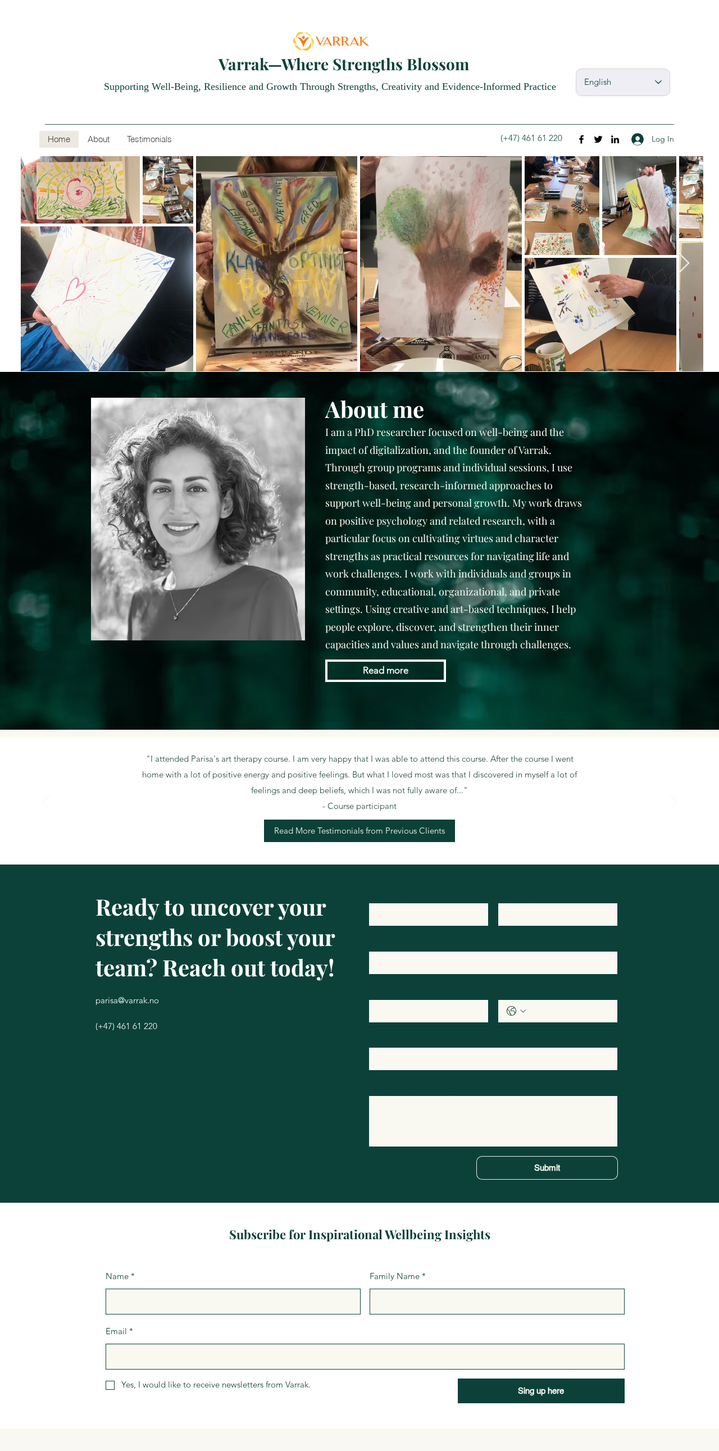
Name (120, 1276)
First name (390, 893)
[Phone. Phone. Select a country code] (516, 1011)
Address (382, 940)
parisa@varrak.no (127, 1000)
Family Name (398, 1276)
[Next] (672, 803)
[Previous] (46, 803)
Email (381, 989)
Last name (518, 893)
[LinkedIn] (615, 139)
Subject (381, 1037)
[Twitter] (598, 139)
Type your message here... (413, 1085)
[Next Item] (683, 264)
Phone (509, 989)
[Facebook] (581, 139)
